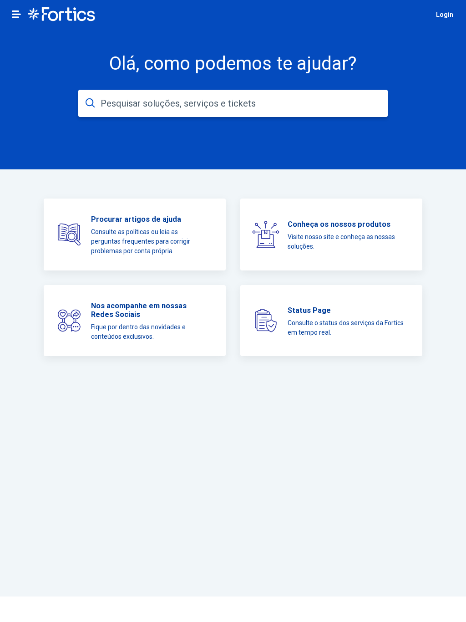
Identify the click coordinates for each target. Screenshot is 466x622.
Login (444, 14)
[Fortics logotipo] (61, 15)
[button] (16, 14)
